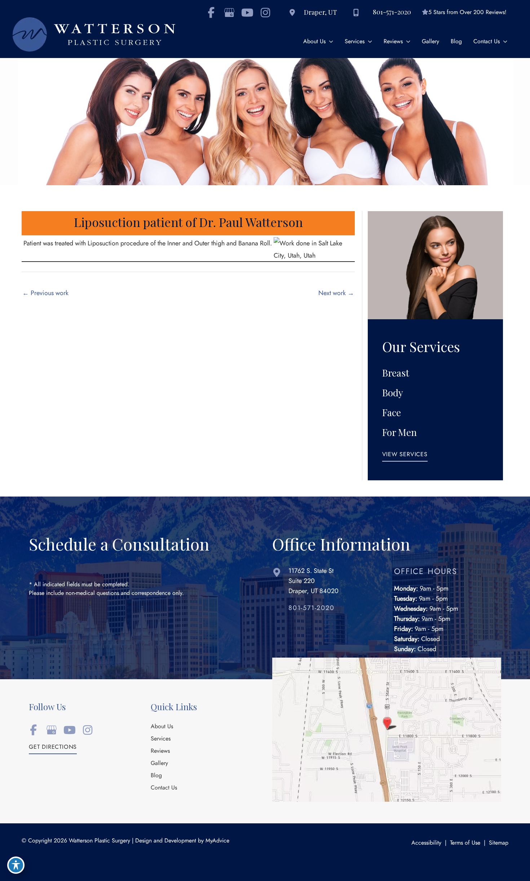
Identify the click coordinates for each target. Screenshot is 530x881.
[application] (329, 42)
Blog (156, 775)
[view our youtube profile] (247, 12)
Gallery (159, 763)
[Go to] (334, 609)
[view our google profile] (229, 12)
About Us (162, 726)
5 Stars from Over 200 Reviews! (467, 12)
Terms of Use (465, 843)
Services (161, 739)
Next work (336, 292)
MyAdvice (217, 841)
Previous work (45, 292)
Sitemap (498, 843)
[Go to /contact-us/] (326, 583)
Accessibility (426, 843)
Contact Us (164, 788)
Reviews (160, 751)
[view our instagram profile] (265, 12)
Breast (395, 372)
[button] (405, 456)
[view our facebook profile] (211, 12)
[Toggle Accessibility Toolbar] (16, 865)
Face (391, 412)
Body (392, 392)
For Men (399, 432)
